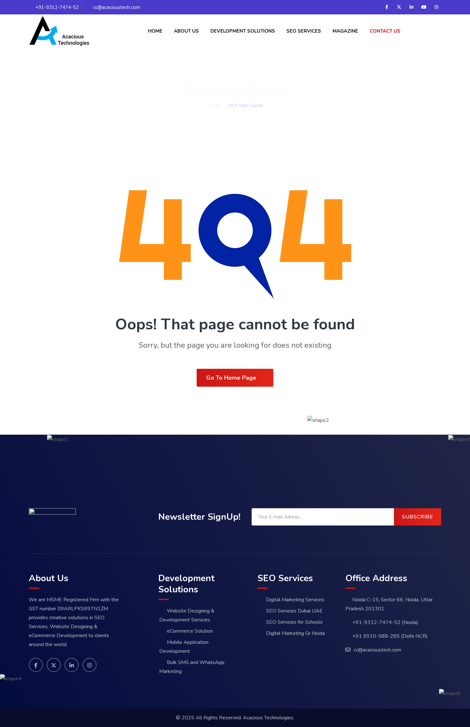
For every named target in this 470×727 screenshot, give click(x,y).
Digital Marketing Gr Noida (295, 633)
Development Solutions (242, 31)
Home (155, 31)
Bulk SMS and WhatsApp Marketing (191, 667)
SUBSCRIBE (417, 516)
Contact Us (385, 31)
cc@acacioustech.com (116, 7)
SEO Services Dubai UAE (294, 610)
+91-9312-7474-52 (57, 7)
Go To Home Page (231, 378)
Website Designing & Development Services (187, 615)
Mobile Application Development (183, 647)
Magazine (345, 31)
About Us (186, 31)
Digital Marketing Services (295, 599)
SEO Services (303, 31)
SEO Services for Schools (294, 622)
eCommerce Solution (190, 631)
